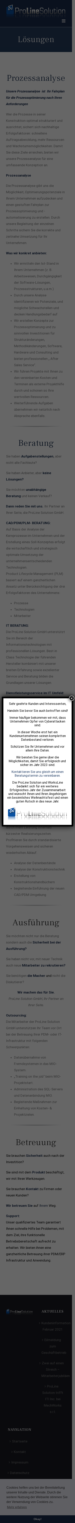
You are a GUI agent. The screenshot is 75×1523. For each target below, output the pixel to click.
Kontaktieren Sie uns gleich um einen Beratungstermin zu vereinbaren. (37, 773)
